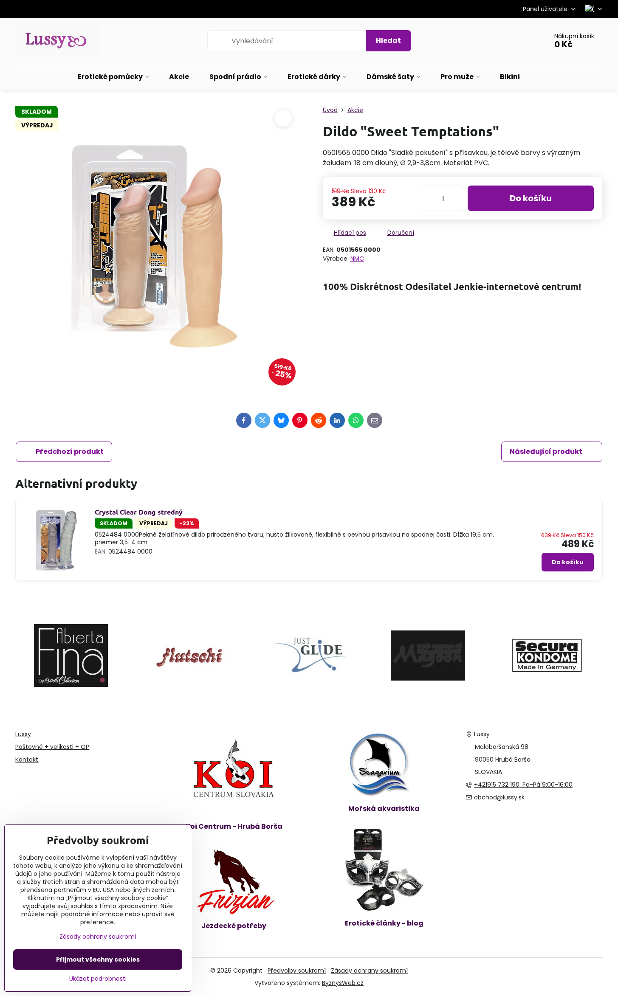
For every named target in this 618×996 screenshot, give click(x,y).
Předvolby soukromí (297, 970)
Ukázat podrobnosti (98, 979)
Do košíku (531, 198)
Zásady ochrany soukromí (369, 970)
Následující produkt (546, 451)
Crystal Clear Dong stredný (139, 511)
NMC (357, 258)
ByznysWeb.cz (343, 983)
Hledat (388, 40)
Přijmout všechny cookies (98, 959)
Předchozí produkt (70, 451)
